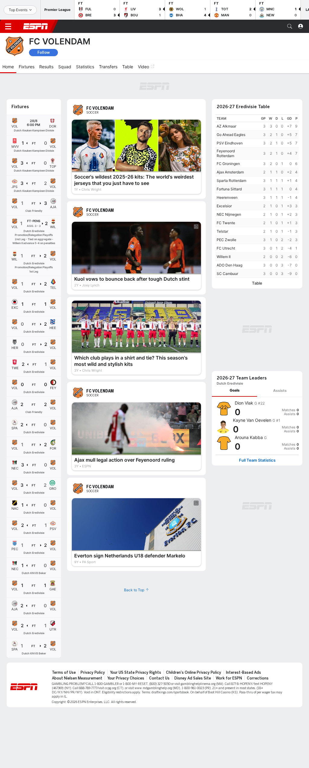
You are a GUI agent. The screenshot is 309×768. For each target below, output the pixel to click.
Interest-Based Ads (243, 672)
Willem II (224, 256)
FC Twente (226, 223)
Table (257, 283)
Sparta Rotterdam (231, 180)
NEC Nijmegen (229, 214)
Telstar (222, 231)
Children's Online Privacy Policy (193, 672)
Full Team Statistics (257, 460)
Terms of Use (64, 672)
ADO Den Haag (229, 265)
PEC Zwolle (226, 239)
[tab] (234, 390)
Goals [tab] (235, 390)
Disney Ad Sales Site (192, 678)
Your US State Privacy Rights (135, 672)
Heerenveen (227, 197)
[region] (257, 196)
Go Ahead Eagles (231, 134)
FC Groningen (228, 163)
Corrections (258, 678)
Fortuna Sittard (229, 189)
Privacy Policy (93, 672)
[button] (289, 26)
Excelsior (224, 206)
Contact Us (159, 678)
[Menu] (8, 26)
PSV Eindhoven (230, 143)
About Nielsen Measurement (77, 678)
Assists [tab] (280, 390)
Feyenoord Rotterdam (226, 153)
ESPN (35, 26)
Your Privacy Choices (125, 678)
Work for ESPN (229, 678)
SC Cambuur (227, 273)
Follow (43, 52)
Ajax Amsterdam (230, 172)
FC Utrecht (226, 248)
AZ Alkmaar (226, 126)
